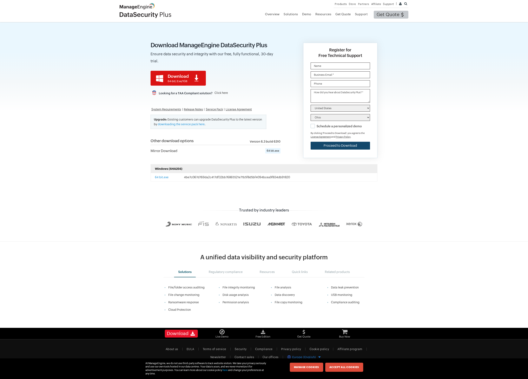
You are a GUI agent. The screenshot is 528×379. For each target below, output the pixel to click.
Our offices (271, 357)
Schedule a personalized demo (339, 126)
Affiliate (376, 4)
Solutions (291, 14)
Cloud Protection (179, 309)
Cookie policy (319, 349)
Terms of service (214, 349)
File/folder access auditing (186, 287)
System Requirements (166, 109)
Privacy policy (291, 349)
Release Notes (193, 109)
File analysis (283, 287)
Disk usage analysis (236, 294)
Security (241, 349)
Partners (363, 4)
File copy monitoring (288, 302)
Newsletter (218, 357)
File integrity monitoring (239, 287)
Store (352, 4)
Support (361, 14)
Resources (323, 14)
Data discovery (285, 294)
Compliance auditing (345, 302)
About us (172, 349)
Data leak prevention (345, 287)
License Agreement (239, 109)
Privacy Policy (343, 137)
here (225, 370)
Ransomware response (183, 302)
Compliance (264, 349)
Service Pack (214, 109)
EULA (190, 349)
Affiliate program (349, 349)
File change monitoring (183, 294)
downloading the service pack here (181, 124)
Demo (306, 14)
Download (178, 78)
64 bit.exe (273, 150)
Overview (272, 14)
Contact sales (244, 357)
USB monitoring (341, 294)
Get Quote (388, 14)
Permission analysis (236, 302)
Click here (221, 92)
